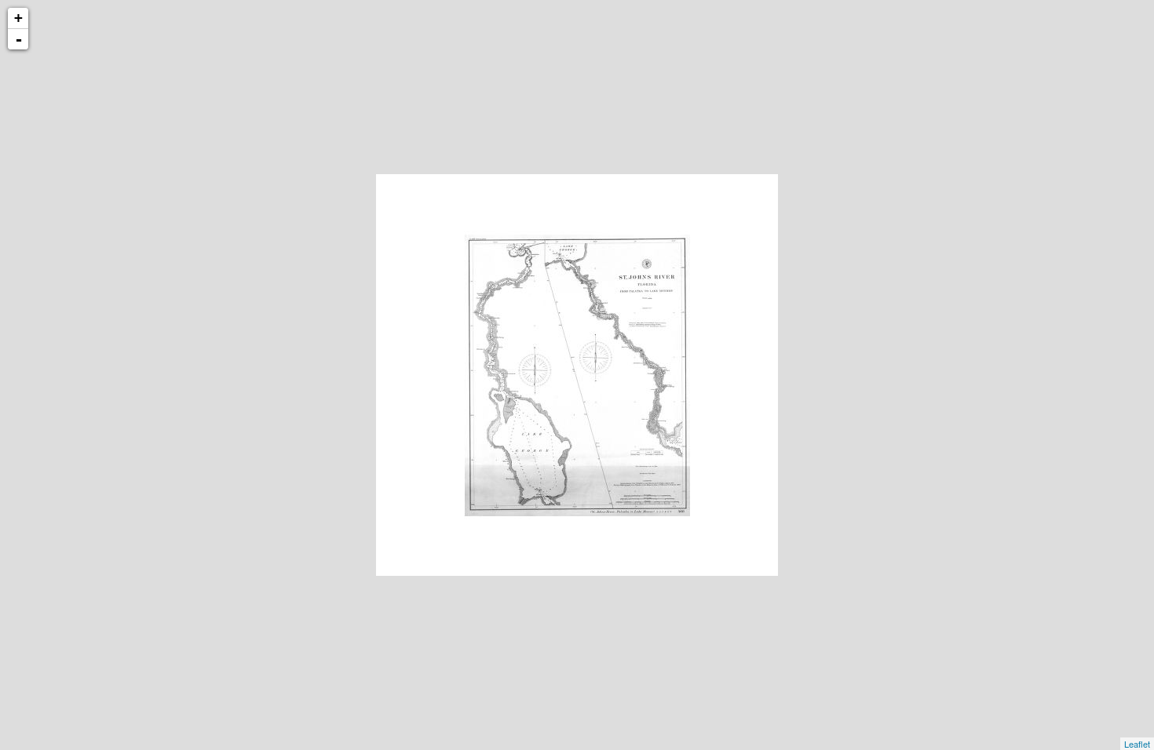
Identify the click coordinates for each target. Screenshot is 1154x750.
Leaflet (1137, 743)
